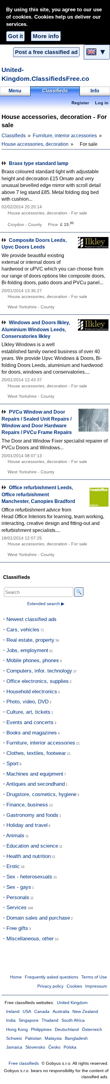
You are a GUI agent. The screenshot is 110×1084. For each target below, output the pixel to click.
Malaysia (53, 1038)
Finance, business (27, 805)
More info (46, 36)
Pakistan (33, 1038)
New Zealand (85, 1011)
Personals (17, 897)
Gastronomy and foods (32, 815)
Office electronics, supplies (37, 681)
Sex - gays (18, 887)
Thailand (50, 1020)
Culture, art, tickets (28, 712)
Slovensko (35, 1047)
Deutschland (67, 1029)
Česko (54, 1047)
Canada (42, 1011)
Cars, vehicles (22, 630)
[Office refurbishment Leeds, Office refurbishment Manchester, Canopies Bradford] (93, 495)
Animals (15, 835)
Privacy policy (50, 986)
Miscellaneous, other (30, 939)
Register (80, 103)
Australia (61, 1011)
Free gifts (17, 928)
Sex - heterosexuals (29, 877)
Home (16, 977)
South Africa (73, 1020)
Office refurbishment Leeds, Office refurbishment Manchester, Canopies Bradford (38, 494)
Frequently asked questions (51, 977)
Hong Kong (17, 1029)
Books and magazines (31, 733)
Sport (12, 763)
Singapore (28, 1020)
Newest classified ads (31, 619)
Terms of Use (94, 977)
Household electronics (31, 692)
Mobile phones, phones (32, 660)
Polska (70, 1047)
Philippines (41, 1029)
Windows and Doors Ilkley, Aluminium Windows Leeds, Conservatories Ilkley (36, 329)
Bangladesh (76, 1038)
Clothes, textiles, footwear (36, 753)
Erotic (13, 866)
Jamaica (14, 1047)
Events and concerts (29, 722)
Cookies (74, 986)
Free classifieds (24, 1063)
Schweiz (14, 1038)
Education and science (32, 846)
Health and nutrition (28, 856)
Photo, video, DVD (27, 702)
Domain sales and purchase (38, 918)
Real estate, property (30, 640)
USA (27, 1011)
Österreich (92, 1029)
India (11, 1020)
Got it (15, 36)
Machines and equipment (34, 774)
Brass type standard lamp (38, 163)
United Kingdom (72, 1002)
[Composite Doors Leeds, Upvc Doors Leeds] (93, 248)
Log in (101, 103)
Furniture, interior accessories (65, 135)
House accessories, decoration (35, 144)
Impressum (96, 986)
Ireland (13, 1011)
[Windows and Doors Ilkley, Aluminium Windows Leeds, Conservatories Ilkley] (93, 330)
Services (16, 907)
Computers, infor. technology (39, 671)
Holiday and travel (27, 825)
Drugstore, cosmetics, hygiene (41, 794)
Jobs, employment (27, 650)
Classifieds (14, 135)
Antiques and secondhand (35, 784)
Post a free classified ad (46, 52)
